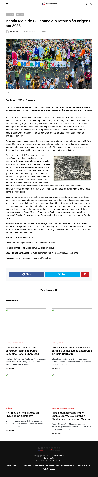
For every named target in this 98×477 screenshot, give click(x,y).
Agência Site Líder (55, 460)
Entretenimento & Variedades (46, 465)
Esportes (27, 465)
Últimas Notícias (68, 465)
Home (8, 465)
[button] (7, 3)
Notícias (20, 14)
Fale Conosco (49, 469)
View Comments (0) (48, 290)
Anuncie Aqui (84, 465)
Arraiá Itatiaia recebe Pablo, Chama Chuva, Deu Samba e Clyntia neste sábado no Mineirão (71, 415)
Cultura (10, 14)
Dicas (65, 408)
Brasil (8, 343)
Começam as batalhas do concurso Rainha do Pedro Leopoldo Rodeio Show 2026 (22, 350)
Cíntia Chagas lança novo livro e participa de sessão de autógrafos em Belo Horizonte (72, 350)
